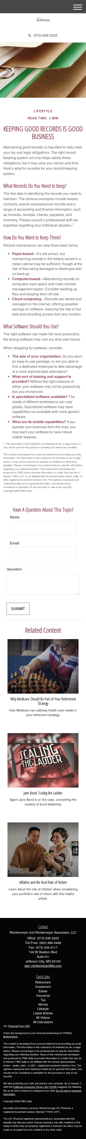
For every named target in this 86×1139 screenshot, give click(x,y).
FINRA (49, 1111)
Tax (43, 1000)
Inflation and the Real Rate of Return (43, 882)
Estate (43, 991)
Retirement (43, 982)
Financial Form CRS (19, 1026)
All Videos (43, 1017)
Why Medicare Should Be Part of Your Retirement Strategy (43, 701)
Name (15, 517)
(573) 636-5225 (46, 35)
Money (43, 1004)
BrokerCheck (10, 1036)
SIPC (57, 1111)
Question (14, 569)
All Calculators (43, 1022)
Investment (43, 986)
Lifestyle (43, 1008)
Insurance (43, 995)
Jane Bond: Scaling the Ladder (43, 793)
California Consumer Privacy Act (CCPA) (35, 1086)
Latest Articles (43, 1013)
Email (14, 543)
